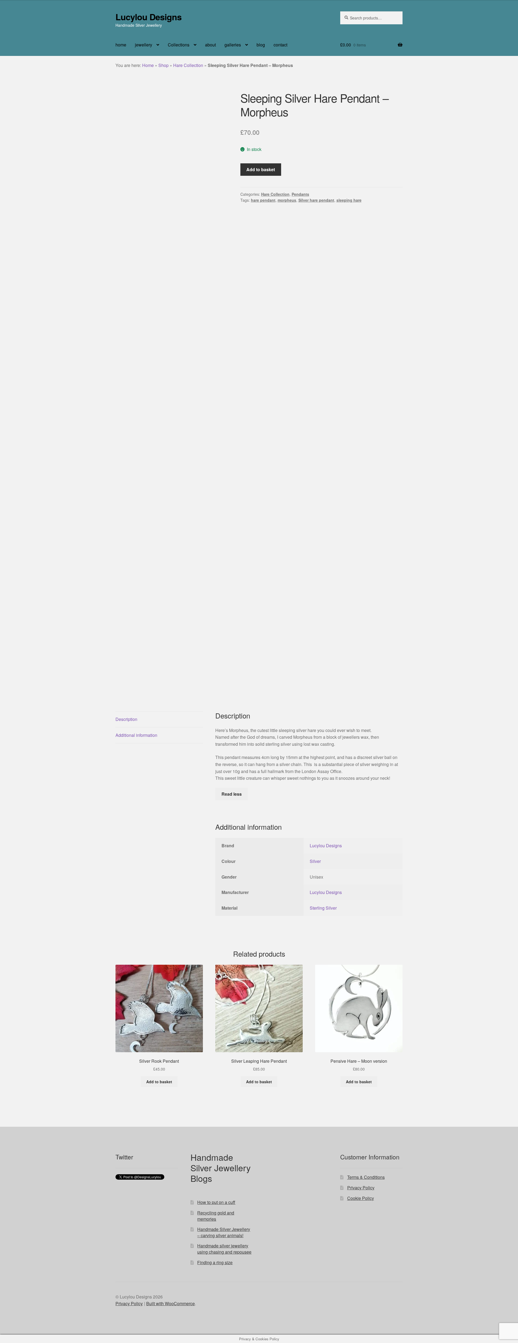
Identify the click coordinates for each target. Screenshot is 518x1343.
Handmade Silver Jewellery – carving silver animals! (223, 1232)
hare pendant (263, 200)
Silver (315, 861)
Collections (178, 45)
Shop (163, 65)
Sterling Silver (323, 908)
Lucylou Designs (148, 17)
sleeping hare (349, 200)
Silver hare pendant (316, 200)
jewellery (143, 45)
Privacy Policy (360, 1188)
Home (148, 65)
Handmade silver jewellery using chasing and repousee (224, 1249)
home (120, 45)
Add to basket (260, 169)
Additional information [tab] (136, 735)
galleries (232, 45)
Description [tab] (126, 719)
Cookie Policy (360, 1198)
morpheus (287, 200)
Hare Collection (188, 65)
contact (280, 45)
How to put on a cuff (216, 1202)
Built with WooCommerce (170, 1303)
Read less (231, 794)
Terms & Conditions (366, 1177)
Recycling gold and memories (215, 1216)
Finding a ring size (215, 1262)
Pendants (300, 194)
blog (261, 45)
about (210, 45)
